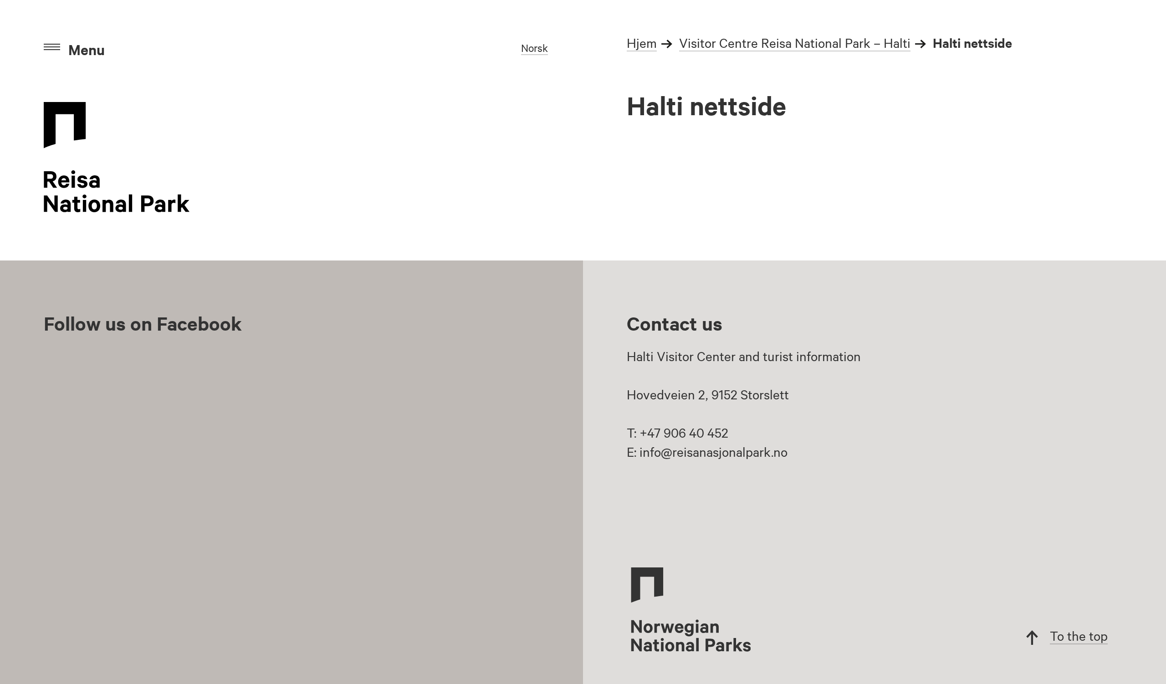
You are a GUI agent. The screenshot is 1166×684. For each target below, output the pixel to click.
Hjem (642, 42)
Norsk (534, 47)
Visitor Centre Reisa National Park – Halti (794, 42)
